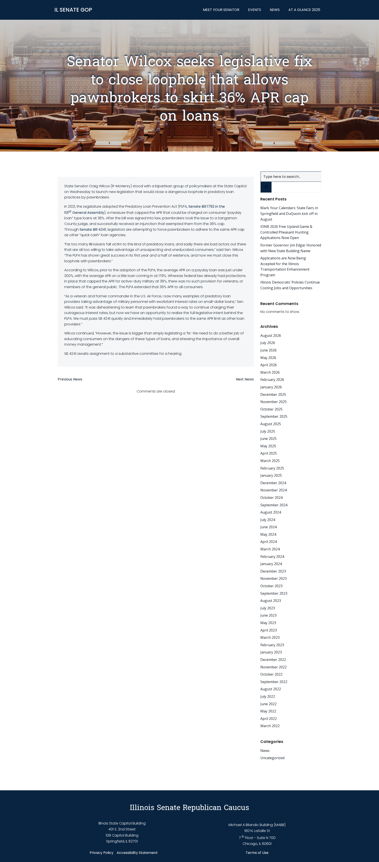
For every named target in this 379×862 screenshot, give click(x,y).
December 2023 (273, 571)
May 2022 (268, 711)
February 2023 (272, 644)
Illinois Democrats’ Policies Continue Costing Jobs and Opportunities (290, 285)
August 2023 (270, 600)
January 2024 (271, 563)
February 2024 (272, 556)
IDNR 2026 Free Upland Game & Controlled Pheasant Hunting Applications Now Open (286, 232)
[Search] (266, 187)
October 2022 (271, 674)
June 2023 (268, 615)
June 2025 (268, 438)
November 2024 (273, 490)
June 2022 (268, 703)
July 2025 (267, 431)
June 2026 (268, 350)
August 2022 (270, 689)
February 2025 (272, 468)
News (275, 9)
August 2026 (270, 335)
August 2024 (270, 512)
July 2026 (267, 342)
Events (254, 9)
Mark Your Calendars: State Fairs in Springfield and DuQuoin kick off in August (289, 213)
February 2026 (272, 379)
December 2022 (273, 659)
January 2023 (271, 652)
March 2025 (270, 460)
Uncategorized (272, 757)
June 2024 (268, 527)
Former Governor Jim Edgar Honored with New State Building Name (290, 248)
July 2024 (267, 519)
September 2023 (273, 593)
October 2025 (271, 409)
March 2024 (270, 549)
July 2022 (267, 696)
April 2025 (268, 453)
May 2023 (268, 622)
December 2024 (273, 482)
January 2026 (271, 387)
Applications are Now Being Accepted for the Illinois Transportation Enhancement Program (284, 266)
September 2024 (273, 505)
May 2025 (268, 446)
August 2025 (270, 423)
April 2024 (268, 541)
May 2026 (268, 357)
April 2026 (268, 364)
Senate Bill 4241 (93, 229)
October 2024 (271, 497)
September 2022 (273, 681)
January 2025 (271, 475)
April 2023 (268, 630)
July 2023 (267, 608)
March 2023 (270, 637)
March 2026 (270, 372)
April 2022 (268, 718)
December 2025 (273, 394)
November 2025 (273, 401)
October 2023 (271, 586)
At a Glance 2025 (304, 9)
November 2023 (273, 578)
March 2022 (270, 725)
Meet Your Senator (221, 9)
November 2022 (273, 667)
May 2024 (268, 534)
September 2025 (273, 416)
